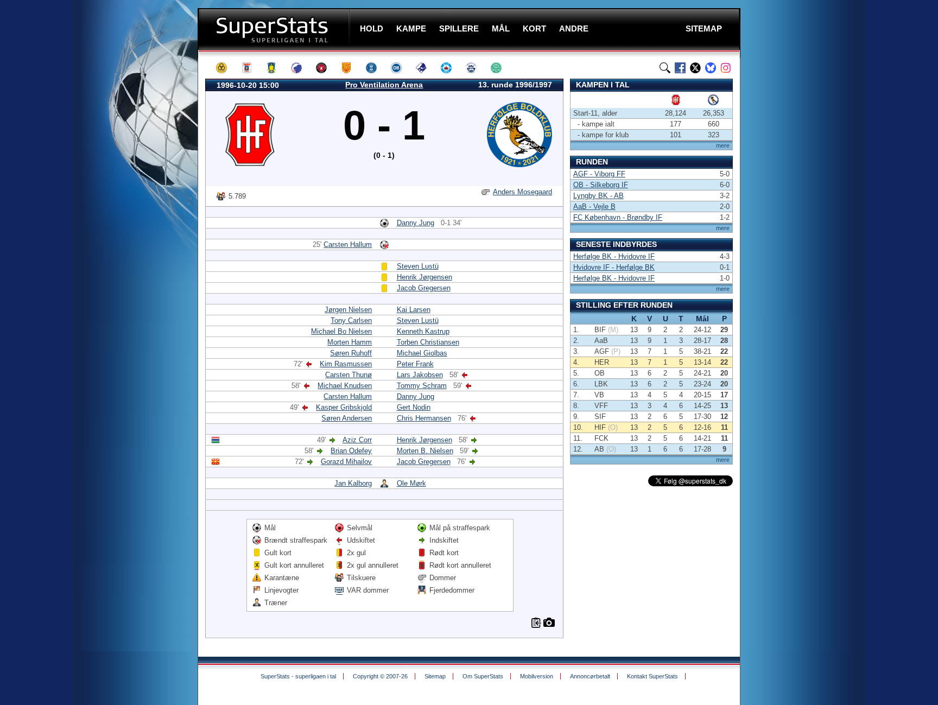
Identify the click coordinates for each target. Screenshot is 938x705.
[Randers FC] (426, 67)
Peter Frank (415, 364)
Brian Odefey (351, 451)
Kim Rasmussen (346, 364)
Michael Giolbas (422, 353)
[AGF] (251, 67)
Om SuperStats (482, 676)
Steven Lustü (418, 266)
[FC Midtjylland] (326, 67)
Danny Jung (415, 223)
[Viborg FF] (501, 67)
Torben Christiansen (428, 342)
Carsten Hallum (348, 244)
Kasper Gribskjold (344, 407)
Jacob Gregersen (424, 288)
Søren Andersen (346, 418)
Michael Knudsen (345, 386)
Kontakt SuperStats (652, 676)
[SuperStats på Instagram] (725, 67)
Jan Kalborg (353, 483)
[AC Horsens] (226, 67)
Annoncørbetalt (590, 676)
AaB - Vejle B (594, 206)
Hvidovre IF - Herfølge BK (614, 267)
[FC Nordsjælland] (351, 67)
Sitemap (435, 676)
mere (723, 145)
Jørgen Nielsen (348, 310)
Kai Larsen (413, 310)
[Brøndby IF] (276, 67)
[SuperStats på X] (695, 67)
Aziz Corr (357, 440)
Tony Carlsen (351, 320)
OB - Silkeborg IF (600, 185)
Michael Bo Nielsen (341, 331)
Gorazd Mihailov (346, 462)
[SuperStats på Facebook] (680, 67)
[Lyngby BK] (376, 67)
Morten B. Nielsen (425, 451)
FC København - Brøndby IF (617, 217)
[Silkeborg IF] (451, 67)
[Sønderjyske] (476, 67)
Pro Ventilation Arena (384, 84)
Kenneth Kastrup (423, 331)
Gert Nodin (413, 407)
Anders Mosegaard (522, 192)
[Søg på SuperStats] (665, 67)
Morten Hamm (349, 342)
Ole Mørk (411, 483)
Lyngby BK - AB (598, 196)
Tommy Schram (422, 386)
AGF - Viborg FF (599, 174)
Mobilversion (536, 676)
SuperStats (275, 29)
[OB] (401, 67)
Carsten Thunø (348, 375)
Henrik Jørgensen (424, 277)
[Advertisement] (132, 214)
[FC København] (301, 67)
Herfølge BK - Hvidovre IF (614, 256)
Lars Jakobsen (420, 375)
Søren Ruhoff (351, 353)
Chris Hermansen (424, 418)
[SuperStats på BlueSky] (710, 67)
